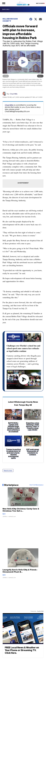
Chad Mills (13, 94)
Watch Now (40, 3)
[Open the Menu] (4, 3)
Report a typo (8, 470)
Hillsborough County (10, 20)
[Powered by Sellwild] (40, 611)
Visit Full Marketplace (36, 485)
